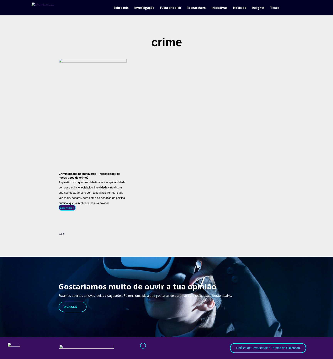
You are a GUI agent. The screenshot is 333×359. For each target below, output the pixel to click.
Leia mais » (67, 207)
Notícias (239, 8)
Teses (274, 8)
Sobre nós (121, 8)
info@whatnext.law (153, 351)
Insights (258, 8)
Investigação (144, 8)
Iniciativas (219, 8)
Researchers (196, 8)
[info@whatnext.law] (143, 346)
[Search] (299, 7)
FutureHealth (170, 8)
